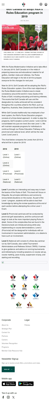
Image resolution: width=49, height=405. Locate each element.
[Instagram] (8, 397)
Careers (5, 339)
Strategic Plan (7, 328)
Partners (5, 336)
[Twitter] (13, 397)
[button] (8, 369)
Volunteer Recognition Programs (10, 345)
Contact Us (6, 332)
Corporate (6, 319)
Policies (27, 325)
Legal (27, 319)
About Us (5, 325)
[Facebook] (3, 397)
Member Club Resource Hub (12, 351)
